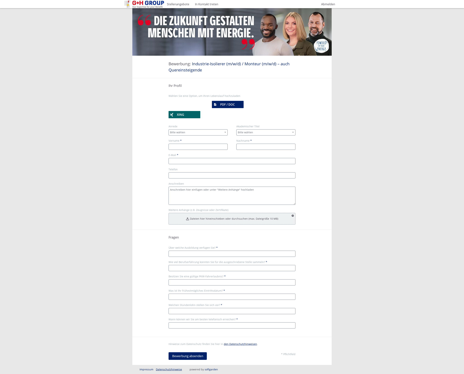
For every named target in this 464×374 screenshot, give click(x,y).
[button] (228, 104)
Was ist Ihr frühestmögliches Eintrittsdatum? (197, 290)
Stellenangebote (178, 4)
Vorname (175, 140)
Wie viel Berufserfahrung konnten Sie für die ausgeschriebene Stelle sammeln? (218, 262)
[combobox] (198, 132)
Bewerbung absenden (187, 356)
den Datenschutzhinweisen (240, 344)
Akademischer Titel (248, 126)
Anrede (173, 126)
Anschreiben (176, 183)
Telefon (173, 169)
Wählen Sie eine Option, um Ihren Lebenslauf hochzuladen (204, 96)
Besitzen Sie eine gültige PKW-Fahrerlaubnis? (197, 276)
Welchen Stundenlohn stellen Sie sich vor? (195, 305)
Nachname (244, 140)
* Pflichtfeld (288, 354)
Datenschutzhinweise (169, 369)
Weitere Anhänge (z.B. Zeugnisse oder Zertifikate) (198, 210)
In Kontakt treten (206, 4)
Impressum (146, 369)
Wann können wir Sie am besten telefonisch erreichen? (203, 319)
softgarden (211, 369)
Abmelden (328, 4)
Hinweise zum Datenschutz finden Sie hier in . (213, 344)
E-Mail (173, 155)
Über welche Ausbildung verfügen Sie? (193, 247)
